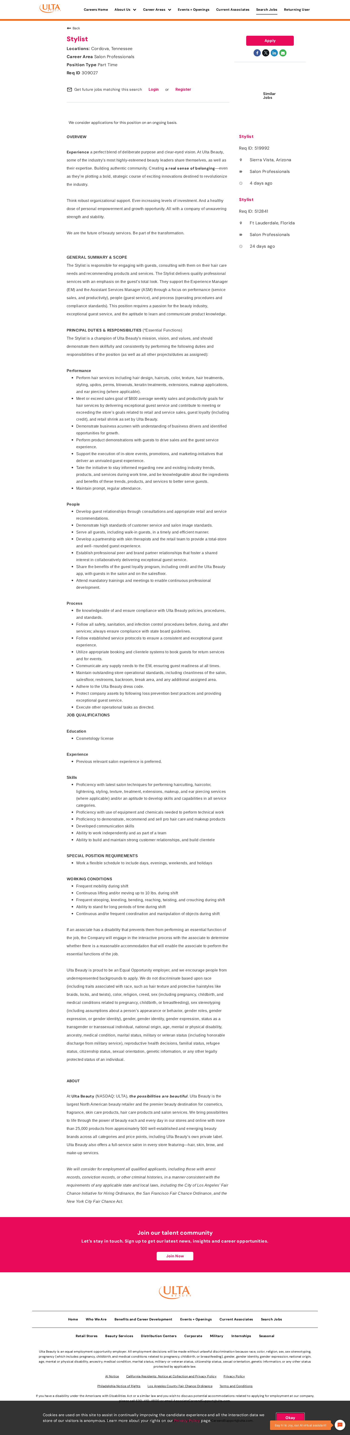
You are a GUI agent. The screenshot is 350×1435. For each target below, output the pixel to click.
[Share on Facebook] (257, 53)
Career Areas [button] (154, 9)
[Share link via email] (283, 53)
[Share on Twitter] (265, 53)
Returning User (297, 9)
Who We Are (96, 1319)
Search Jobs (266, 9)
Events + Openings (194, 9)
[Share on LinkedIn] (274, 53)
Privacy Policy (187, 1420)
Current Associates (233, 9)
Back (76, 28)
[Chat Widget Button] (340, 1425)
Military (217, 1336)
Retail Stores (87, 1336)
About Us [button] (123, 9)
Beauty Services (119, 1336)
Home (73, 1319)
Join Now (175, 1256)
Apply (270, 40)
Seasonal (267, 1336)
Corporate (193, 1336)
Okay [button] (290, 1417)
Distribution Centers (158, 1336)
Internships (241, 1336)
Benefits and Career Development (143, 1319)
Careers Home (96, 9)
